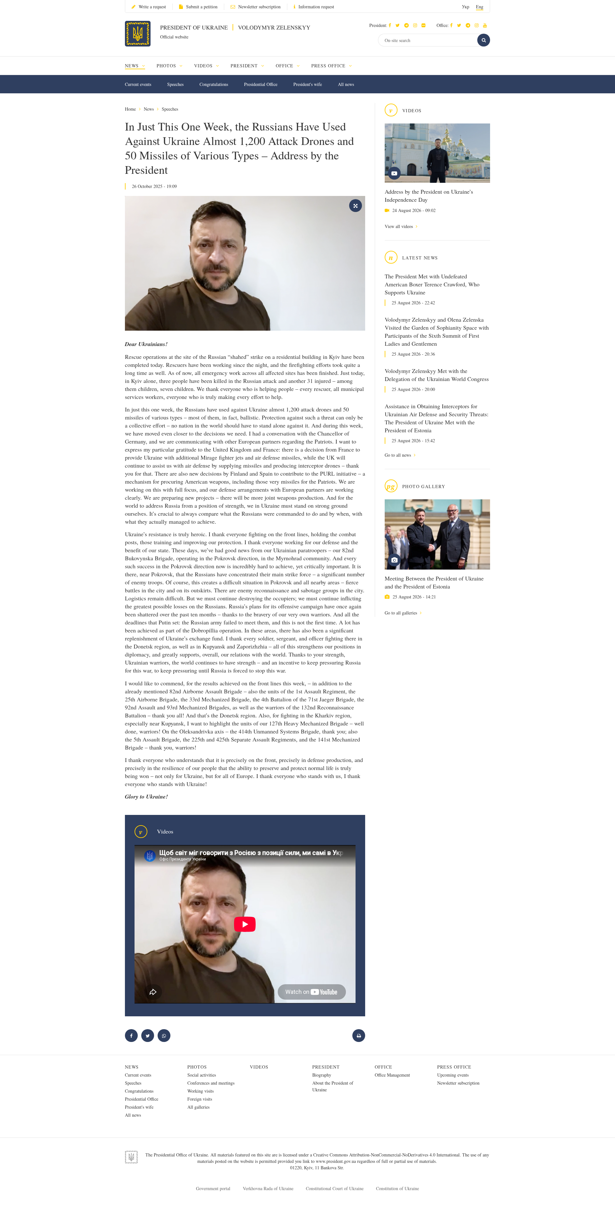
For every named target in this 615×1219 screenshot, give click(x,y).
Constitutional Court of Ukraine (335, 1188)
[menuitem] (138, 65)
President (326, 1067)
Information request (316, 7)
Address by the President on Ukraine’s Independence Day (429, 195)
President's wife (307, 84)
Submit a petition (201, 7)
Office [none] (285, 66)
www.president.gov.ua (336, 1161)
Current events (138, 84)
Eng (479, 7)
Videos (259, 1067)
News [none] (132, 66)
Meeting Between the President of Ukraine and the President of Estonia (434, 582)
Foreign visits (199, 1099)
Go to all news (398, 455)
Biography (321, 1075)
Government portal (213, 1188)
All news (346, 84)
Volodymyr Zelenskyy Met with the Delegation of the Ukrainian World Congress (437, 375)
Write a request (152, 7)
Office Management (392, 1075)
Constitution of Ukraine (397, 1188)
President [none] (245, 66)
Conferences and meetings (210, 1083)
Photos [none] (167, 66)
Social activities (201, 1075)
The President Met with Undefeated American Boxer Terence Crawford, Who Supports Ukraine (432, 284)
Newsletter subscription (259, 7)
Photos (197, 1067)
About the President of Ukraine (332, 1086)
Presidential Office (260, 84)
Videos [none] (204, 66)
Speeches (175, 84)
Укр (465, 7)
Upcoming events (453, 1075)
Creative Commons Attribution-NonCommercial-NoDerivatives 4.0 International (386, 1155)
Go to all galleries (401, 613)
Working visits (200, 1091)
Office (383, 1067)
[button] (399, 25)
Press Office (454, 1067)
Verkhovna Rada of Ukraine (268, 1188)
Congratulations (214, 84)
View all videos (399, 226)
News (149, 109)
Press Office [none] (329, 66)
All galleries (198, 1107)
